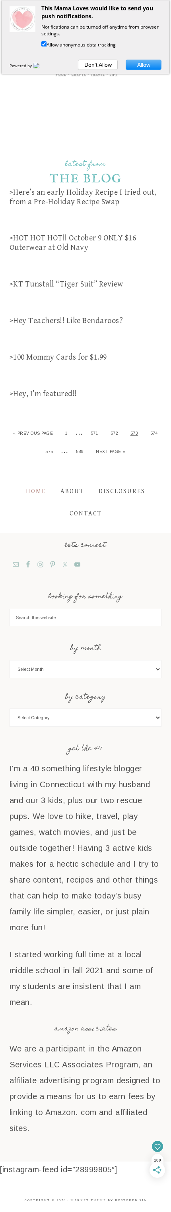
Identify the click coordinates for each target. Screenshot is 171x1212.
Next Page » (111, 451)
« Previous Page (33, 433)
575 (49, 451)
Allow (143, 65)
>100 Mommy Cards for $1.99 (58, 357)
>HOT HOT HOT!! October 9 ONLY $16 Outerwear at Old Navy (73, 243)
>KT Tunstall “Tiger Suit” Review (66, 284)
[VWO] (41, 65)
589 (80, 451)
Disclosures (122, 491)
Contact (86, 513)
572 (115, 433)
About (72, 491)
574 (154, 433)
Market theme (88, 1200)
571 (95, 433)
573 (134, 433)
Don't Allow (98, 65)
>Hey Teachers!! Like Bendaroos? (66, 320)
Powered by (21, 65)
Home (36, 491)
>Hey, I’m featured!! (43, 394)
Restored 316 (130, 1200)
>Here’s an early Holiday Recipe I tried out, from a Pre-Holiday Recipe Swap (83, 197)
